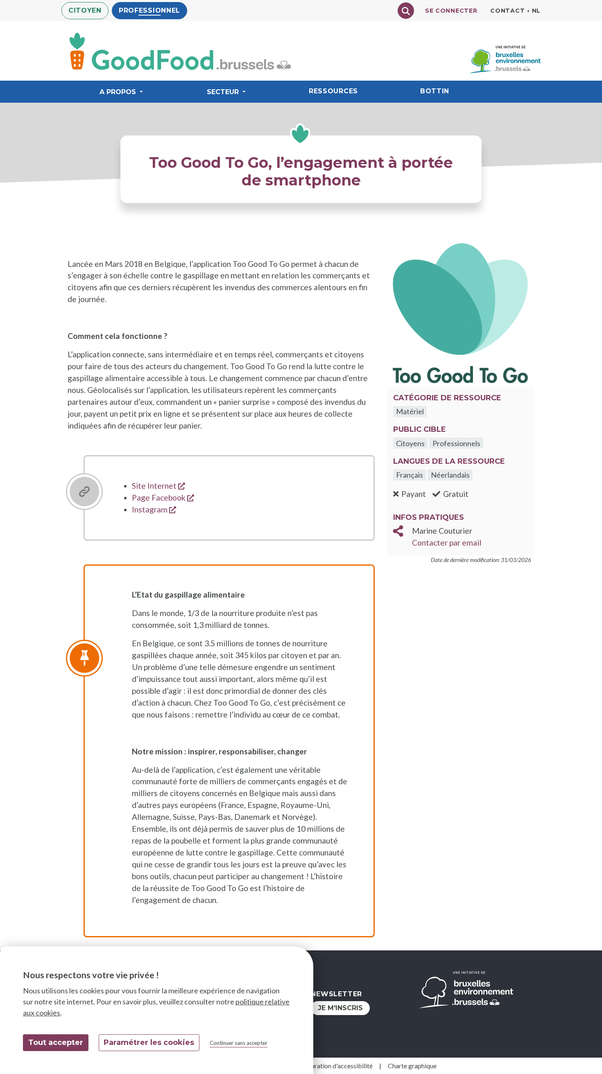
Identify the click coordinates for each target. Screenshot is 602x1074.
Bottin (434, 91)
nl (536, 10)
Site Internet (158, 485)
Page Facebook (163, 497)
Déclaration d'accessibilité (335, 1065)
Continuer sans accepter (238, 1043)
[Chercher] (406, 10)
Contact (507, 10)
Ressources (333, 91)
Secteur (223, 92)
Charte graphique (412, 1065)
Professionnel (149, 10)
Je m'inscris (340, 1008)
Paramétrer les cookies (149, 1042)
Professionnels (456, 443)
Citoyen (85, 10)
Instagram (154, 509)
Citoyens (410, 443)
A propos (118, 92)
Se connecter (451, 10)
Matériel (410, 411)
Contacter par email (446, 542)
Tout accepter (55, 1042)
